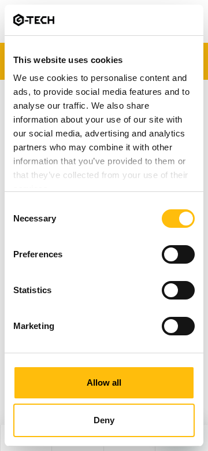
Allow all (104, 382)
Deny (104, 420)
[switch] (178, 254)
